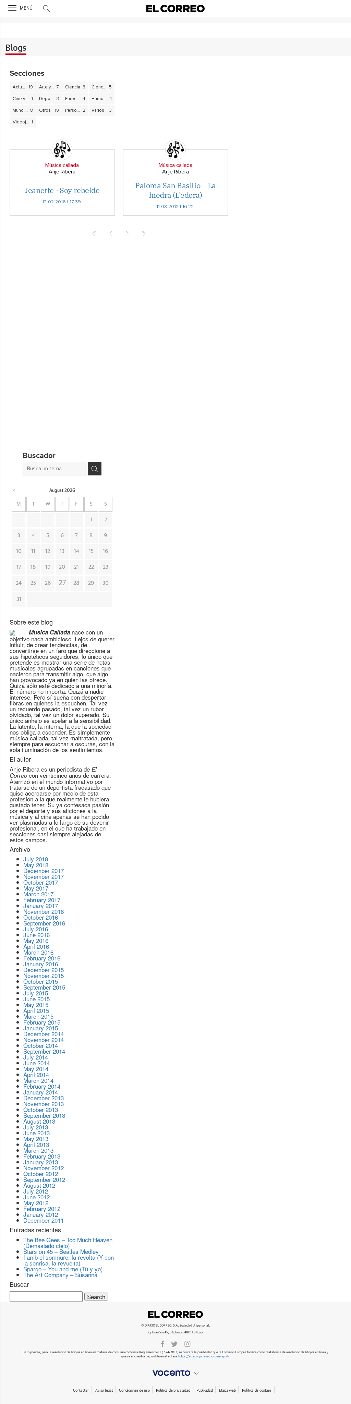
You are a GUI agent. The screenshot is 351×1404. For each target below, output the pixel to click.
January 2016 (40, 963)
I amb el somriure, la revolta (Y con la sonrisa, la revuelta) (68, 1260)
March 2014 (38, 1080)
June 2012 (36, 1197)
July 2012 (35, 1191)
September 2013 (44, 1115)
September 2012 (44, 1179)
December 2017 (43, 870)
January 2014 (40, 1092)
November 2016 (43, 911)
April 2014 (36, 1074)
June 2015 (36, 998)
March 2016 (38, 952)
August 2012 (39, 1185)
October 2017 (40, 882)
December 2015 (43, 969)
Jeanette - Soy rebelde (62, 190)
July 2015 (35, 993)
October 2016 (40, 917)
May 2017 (35, 888)
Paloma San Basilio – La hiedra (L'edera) (175, 190)
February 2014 (41, 1086)
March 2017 (38, 893)
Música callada (62, 165)
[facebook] (162, 1343)
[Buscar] (94, 468)
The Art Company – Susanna (60, 1274)
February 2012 (41, 1208)
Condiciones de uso (134, 1390)
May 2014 (35, 1068)
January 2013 (40, 1162)
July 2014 (35, 1057)
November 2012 (43, 1167)
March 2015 (38, 1016)
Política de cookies (256, 1390)
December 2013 (43, 1097)
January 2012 (40, 1214)
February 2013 (41, 1156)
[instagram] (187, 1343)
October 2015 (40, 981)
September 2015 (44, 987)
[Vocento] (175, 1373)
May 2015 (35, 1004)
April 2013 (36, 1144)
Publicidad (204, 1390)
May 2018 (35, 864)
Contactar (80, 1390)
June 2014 (36, 1062)
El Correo (175, 1314)
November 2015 (43, 975)
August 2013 (39, 1121)
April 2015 (36, 1010)
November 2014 (43, 1039)
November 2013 (43, 1103)
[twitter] (174, 1343)
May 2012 (35, 1202)
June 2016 (36, 934)
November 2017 (43, 876)
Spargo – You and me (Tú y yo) (63, 1268)
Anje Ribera (62, 171)
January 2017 (40, 905)
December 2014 (43, 1033)
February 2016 (41, 958)
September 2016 (44, 923)
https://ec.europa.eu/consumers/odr (203, 1356)
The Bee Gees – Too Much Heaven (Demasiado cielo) (67, 1242)
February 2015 (41, 1022)
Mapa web (227, 1390)
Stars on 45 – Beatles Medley (61, 1251)
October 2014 (40, 1045)
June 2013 (36, 1132)
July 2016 (35, 928)
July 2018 (35, 859)
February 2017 (41, 899)
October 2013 (40, 1109)
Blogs (15, 48)
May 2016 (35, 940)
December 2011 (43, 1220)
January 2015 (40, 1028)
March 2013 (38, 1150)
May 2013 (35, 1138)
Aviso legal (104, 1390)
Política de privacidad (173, 1390)
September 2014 (44, 1051)
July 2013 (35, 1127)
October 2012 (40, 1173)
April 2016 (36, 946)
